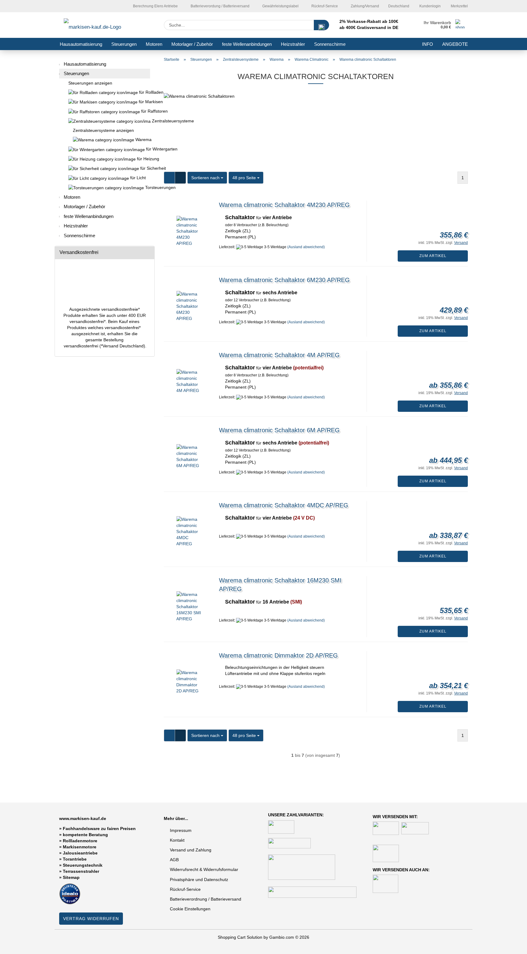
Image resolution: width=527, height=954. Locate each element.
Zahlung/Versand (364, 6)
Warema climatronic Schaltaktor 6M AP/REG (279, 430)
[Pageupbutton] (510, 944)
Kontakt (177, 840)
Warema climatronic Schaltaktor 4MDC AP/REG (283, 505)
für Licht (137, 177)
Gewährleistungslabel (280, 6)
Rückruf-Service (324, 6)
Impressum (181, 830)
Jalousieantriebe (80, 853)
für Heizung (143, 158)
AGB (174, 859)
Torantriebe (75, 859)
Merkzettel (459, 6)
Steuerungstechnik (82, 865)
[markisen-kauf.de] (101, 25)
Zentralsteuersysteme (104, 121)
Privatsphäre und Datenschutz (199, 879)
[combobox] (207, 178)
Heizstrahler (293, 44)
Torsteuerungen (147, 187)
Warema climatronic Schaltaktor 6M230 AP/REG (284, 280)
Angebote (455, 44)
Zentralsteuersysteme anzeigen (103, 130)
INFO (427, 44)
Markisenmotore (79, 846)
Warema (142, 139)
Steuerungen (124, 44)
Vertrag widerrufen (91, 918)
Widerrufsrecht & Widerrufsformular (204, 869)
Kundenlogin (429, 6)
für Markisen (144, 101)
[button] (169, 178)
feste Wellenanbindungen (247, 44)
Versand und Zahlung (190, 849)
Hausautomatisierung (81, 44)
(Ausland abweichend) (306, 247)
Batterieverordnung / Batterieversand (205, 899)
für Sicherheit (144, 168)
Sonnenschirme (330, 44)
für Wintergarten (147, 149)
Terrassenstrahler (81, 871)
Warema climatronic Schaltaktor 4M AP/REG (279, 355)
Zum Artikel (432, 256)
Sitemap (71, 877)
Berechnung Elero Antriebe (155, 6)
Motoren (154, 44)
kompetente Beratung (85, 834)
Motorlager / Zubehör (192, 44)
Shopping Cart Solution (240, 937)
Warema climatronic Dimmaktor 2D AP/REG (278, 655)
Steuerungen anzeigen (90, 83)
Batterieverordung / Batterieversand (219, 6)
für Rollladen (144, 92)
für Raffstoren (145, 111)
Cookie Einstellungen (190, 908)
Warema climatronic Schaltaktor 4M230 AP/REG (284, 204)
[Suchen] (321, 25)
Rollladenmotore (80, 840)
